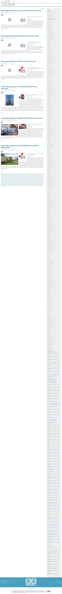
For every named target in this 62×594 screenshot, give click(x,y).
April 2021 (49, 124)
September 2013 (50, 267)
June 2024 (49, 65)
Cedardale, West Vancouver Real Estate (16, 175)
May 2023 (49, 81)
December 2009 (50, 340)
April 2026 (49, 26)
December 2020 (50, 131)
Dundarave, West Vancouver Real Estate (25, 178)
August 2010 (49, 326)
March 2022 (49, 106)
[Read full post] (9, 19)
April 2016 (49, 215)
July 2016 (49, 210)
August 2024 (49, 61)
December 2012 (50, 281)
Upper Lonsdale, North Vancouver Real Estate (15, 184)
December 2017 (50, 183)
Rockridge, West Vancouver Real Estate (11, 183)
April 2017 (49, 195)
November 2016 (50, 204)
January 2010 (49, 338)
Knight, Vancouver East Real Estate (30, 180)
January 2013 (49, 279)
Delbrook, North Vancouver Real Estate (16, 177)
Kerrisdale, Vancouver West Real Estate (21, 180)
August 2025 (49, 40)
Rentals (27, 3)
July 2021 (49, 119)
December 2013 (50, 262)
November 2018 (50, 163)
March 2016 (49, 217)
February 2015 (50, 240)
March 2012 (49, 297)
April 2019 (49, 154)
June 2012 (49, 292)
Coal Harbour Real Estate (13, 176)
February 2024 (50, 69)
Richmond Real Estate (3, 183)
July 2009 (49, 346)
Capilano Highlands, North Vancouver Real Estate (51, 382)
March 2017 (49, 197)
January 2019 (49, 160)
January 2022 (49, 110)
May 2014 (49, 256)
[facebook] (2, 584)
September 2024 (50, 60)
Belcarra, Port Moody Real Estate (36, 173)
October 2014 (49, 247)
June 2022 (49, 101)
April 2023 (49, 83)
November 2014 (50, 246)
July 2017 (49, 190)
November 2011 (50, 304)
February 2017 (50, 199)
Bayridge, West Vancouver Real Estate (27, 173)
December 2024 (50, 54)
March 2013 (49, 276)
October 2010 (49, 322)
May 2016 (49, 213)
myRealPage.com (32, 588)
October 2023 (49, 72)
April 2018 (49, 176)
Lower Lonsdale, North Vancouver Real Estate (6, 181)
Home (17, 3)
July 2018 (49, 170)
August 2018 (49, 169)
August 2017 (49, 188)
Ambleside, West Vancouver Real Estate (18, 173)
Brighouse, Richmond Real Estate (10, 174)
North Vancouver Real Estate (52, 497)
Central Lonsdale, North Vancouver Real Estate (11, 13)
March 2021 (49, 126)
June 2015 (49, 233)
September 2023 (50, 74)
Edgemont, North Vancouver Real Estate (35, 178)
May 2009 (49, 347)
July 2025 (49, 42)
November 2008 (50, 349)
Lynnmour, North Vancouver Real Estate (16, 181)
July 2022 (49, 99)
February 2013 (50, 278)
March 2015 (49, 238)
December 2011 (50, 303)
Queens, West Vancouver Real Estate (37, 182)
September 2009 (50, 344)
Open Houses (49, 15)
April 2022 (49, 104)
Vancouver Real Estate (26, 184)
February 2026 (50, 29)
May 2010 (49, 331)
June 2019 (49, 151)
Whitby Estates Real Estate (52, 568)
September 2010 (50, 324)
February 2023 (50, 86)
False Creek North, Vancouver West (53, 447)
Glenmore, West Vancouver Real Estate (20, 179)
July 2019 (49, 149)
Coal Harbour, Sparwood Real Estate (34, 176)
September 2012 (50, 287)
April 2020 (49, 140)
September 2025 (50, 38)
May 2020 (49, 138)
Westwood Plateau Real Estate (52, 566)
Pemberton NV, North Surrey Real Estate (7, 182)
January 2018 (49, 181)
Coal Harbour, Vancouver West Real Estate (10, 91)
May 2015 (49, 235)
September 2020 (50, 135)
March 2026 (49, 28)
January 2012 (49, 301)
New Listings (49, 13)
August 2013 (49, 269)
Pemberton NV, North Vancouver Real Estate (18, 182)
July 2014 (49, 253)
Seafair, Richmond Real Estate (37, 183)
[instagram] (7, 584)
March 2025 (49, 49)
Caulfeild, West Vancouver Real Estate (7, 175)
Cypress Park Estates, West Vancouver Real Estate (52, 420)
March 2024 (49, 67)
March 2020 (49, 142)
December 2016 (50, 203)
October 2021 (49, 113)
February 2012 (50, 299)
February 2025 (50, 51)
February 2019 (50, 158)
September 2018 (50, 167)
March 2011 (49, 317)
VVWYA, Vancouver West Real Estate (53, 551)
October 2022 (49, 94)
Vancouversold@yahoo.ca (5, 582)
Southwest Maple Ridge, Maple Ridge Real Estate (52, 534)
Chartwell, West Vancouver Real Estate (37, 175)
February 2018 (50, 179)
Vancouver (22, 184)
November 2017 (50, 185)
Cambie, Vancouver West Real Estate (39, 174)
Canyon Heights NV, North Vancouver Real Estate (11, 150)
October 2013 (49, 265)
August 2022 (49, 97)
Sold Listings (49, 17)
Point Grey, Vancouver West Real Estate (28, 182)
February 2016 (50, 219)
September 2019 (50, 145)
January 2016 (49, 221)
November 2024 (50, 56)
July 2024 (49, 63)
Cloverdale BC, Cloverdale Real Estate (5, 176)
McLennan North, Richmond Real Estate (26, 181)
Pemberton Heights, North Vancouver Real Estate (52, 503)
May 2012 (49, 294)
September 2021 (50, 115)
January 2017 (49, 201)
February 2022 (50, 108)
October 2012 (49, 285)
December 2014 (50, 244)
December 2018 (50, 162)
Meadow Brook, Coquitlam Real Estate (36, 181)
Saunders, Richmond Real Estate (29, 183)
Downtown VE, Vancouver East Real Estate (37, 177)
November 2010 (50, 321)
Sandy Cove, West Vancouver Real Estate (20, 183)
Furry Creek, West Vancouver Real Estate (11, 179)
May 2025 (49, 45)
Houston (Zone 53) (14, 180)
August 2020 (49, 137)
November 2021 (50, 112)
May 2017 (49, 194)
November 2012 (50, 283)
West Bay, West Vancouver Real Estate (12, 185)
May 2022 (49, 103)
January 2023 (49, 88)
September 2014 (50, 249)
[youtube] (5, 584)
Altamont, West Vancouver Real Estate (9, 173)
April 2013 (49, 274)
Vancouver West (32, 184)
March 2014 (49, 260)
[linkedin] (3, 584)
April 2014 (49, 258)
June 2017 (49, 192)
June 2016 (49, 212)
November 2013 (50, 263)
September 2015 (50, 228)
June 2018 (49, 172)
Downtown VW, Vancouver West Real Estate (10, 38)
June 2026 (49, 22)
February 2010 (50, 337)
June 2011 (49, 313)
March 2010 (49, 335)
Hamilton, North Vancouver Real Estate (30, 179)
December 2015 (50, 222)
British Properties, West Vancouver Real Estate (20, 174)
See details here (30, 19)
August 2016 (49, 208)
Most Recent (49, 20)
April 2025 (49, 47)
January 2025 (49, 53)
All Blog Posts (49, 11)
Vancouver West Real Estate (37, 184)
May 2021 (49, 122)
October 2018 (49, 165)
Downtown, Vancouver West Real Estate (16, 178)
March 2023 (49, 85)
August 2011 (49, 310)
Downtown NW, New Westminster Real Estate (26, 177)
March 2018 (49, 178)
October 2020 (49, 133)
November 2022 (50, 92)
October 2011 (49, 306)
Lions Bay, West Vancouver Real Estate (39, 180)
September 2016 (50, 206)
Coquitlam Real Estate (51, 417)
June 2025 (49, 44)
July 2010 (49, 328)
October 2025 (49, 36)
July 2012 (49, 290)
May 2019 (49, 153)
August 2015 (49, 229)
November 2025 (50, 35)
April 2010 (49, 333)
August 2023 (49, 76)
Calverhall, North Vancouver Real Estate (30, 174)
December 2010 (50, 319)
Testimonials (43, 3)
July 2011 (49, 312)
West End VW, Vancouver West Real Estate (22, 185)
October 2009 (49, 342)
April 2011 (49, 315)
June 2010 (49, 329)
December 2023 (50, 70)
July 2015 (49, 231)
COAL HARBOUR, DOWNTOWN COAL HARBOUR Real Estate (22, 176)
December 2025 (50, 33)
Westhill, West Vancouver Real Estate (38, 185)
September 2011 (50, 308)
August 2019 (49, 147)
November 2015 (50, 224)
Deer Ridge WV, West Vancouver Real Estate (6, 177)
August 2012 (49, 288)
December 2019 (50, 144)
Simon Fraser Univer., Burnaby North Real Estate (52, 531)
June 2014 (49, 254)
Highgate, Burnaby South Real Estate (7, 180)
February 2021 (50, 128)
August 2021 (49, 117)
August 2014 (49, 251)
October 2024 (49, 58)
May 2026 (49, 24)
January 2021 (49, 129)
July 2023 (49, 78)
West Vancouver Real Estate (30, 185)
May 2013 (49, 272)
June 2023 (49, 79)
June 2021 (49, 120)
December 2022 (50, 90)
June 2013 (49, 271)
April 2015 (49, 237)
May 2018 (49, 174)
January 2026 (49, 31)
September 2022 (50, 95)
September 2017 (50, 187)
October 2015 (49, 226)
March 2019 (49, 156)
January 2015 (49, 242)
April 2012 (49, 296)
